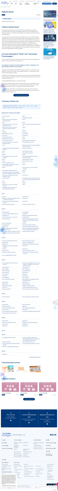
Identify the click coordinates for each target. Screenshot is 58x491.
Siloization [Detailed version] (28, 240)
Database (24, 274)
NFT (3, 159)
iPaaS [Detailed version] (27, 152)
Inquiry (54, 3)
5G (23, 116)
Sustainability (22, 1)
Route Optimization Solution (28, 341)
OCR (3, 161)
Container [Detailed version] (28, 231)
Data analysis (5, 274)
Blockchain (25, 309)
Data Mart (4, 275)
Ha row (4, 107)
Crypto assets (25, 196)
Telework (4, 287)
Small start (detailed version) (28, 250)
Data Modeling (5, 277)
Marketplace (5, 320)
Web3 (24, 182)
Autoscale (24, 201)
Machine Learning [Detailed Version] (29, 215)
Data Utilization (26, 269)
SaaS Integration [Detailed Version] (9, 170)
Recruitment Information (30, 1)
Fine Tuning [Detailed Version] (28, 307)
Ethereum (24, 198)
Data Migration (25, 267)
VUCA (4, 182)
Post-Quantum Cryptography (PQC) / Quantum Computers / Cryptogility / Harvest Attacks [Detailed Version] (31, 264)
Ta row (31, 105)
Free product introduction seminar (21, 95)
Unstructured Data (6, 306)
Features (12, 4)
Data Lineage (25, 277)
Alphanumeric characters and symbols (10, 105)
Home (8, 4)
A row (20, 105)
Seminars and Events (36, 4)
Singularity (5, 244)
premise (20, 31)
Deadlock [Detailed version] (28, 285)
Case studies (20, 4)
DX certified (25, 133)
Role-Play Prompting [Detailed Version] (10, 346)
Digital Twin (5, 283)
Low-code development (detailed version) (31, 343)
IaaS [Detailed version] (27, 151)
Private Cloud (5, 309)
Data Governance (6, 270)
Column (10, 1)
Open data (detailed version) (8, 204)
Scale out (24, 245)
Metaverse (25, 325)
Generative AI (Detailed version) (9, 252)
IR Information (15, 1)
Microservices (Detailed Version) (9, 322)
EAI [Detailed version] (7, 137)
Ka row (23, 105)
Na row (35, 105)
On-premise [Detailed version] (28, 204)
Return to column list (28, 399)
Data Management (26, 270)
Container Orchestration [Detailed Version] (11, 232)
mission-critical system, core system (9, 217)
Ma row (8, 107)
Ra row (16, 107)
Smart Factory (5, 250)
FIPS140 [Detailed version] (28, 142)
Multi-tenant (5, 324)
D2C (23, 130)
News (47, 440)
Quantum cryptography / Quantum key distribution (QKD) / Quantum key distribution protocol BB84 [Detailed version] (31, 339)
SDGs (24, 170)
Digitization (5, 282)
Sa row (27, 105)
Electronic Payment (6, 289)
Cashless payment (6, 218)
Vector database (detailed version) (9, 313)
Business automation (6, 223)
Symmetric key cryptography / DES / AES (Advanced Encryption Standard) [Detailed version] (31, 220)
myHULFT (38, 1)
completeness (5, 215)
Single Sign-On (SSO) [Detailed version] (30, 244)
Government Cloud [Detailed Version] (10, 213)
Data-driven (25, 272)
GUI (3, 151)
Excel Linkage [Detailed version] (29, 140)
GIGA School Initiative (27, 148)
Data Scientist (5, 272)
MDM (24, 154)
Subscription (5, 242)
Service (16, 4)
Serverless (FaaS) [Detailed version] (9, 240)
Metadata (4, 325)
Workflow (4, 354)
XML (23, 184)
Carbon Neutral (5, 212)
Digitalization (25, 282)
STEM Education (6, 178)
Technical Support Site (47, 1)
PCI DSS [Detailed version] (8, 162)
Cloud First (5, 226)
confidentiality (25, 217)
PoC (23, 162)
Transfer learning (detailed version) (29, 287)
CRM (23, 127)
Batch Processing (26, 304)
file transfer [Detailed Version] (8, 307)
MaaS (4, 154)
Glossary (3, 14)
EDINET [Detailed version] (8, 138)
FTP (3, 145)
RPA (3, 167)
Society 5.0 (25, 175)
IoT (3, 152)
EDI (23, 137)
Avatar (4, 196)
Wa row (21, 107)
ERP (23, 138)
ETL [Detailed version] (7, 140)
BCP (23, 119)
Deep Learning (5, 267)
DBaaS (4, 131)
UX (23, 181)
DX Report (25, 135)
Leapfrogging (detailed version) (9, 337)
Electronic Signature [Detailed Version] (30, 289)
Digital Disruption (26, 283)
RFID (24, 164)
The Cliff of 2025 (6, 116)
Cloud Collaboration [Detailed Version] (30, 226)
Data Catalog (5, 269)
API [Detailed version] (27, 117)
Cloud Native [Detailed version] (29, 224)
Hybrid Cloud (5, 304)
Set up (55, 489)
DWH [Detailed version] (7, 133)
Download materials (46, 3)
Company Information (27, 4)
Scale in (4, 248)
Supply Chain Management (28, 242)
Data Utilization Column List (34, 357)
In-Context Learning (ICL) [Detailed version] (11, 231)
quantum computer (6, 341)
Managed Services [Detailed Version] (30, 322)
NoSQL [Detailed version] (27, 159)
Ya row (13, 107)
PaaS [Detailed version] (27, 161)
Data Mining (25, 275)
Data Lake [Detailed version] (8, 279)
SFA (23, 172)
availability (25, 213)
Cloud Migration (6, 224)
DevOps (24, 131)
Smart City (25, 248)
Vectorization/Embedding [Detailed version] (31, 311)
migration (24, 320)
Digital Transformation (7, 285)
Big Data (24, 306)
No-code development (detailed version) (30, 296)
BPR (23, 122)
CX (3, 130)
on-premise (36, 59)
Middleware (25, 324)
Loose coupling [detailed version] (9, 255)
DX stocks (4, 135)
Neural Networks (6, 296)
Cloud (24, 223)
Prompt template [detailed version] (9, 311)
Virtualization (25, 212)
